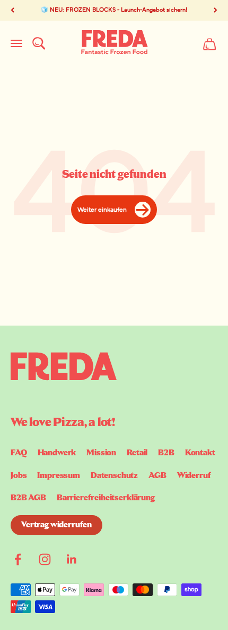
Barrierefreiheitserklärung (106, 498)
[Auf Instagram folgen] (45, 559)
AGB (157, 476)
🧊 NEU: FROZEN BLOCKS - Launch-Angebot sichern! (114, 10)
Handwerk (57, 453)
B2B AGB (28, 498)
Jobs (19, 476)
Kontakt (200, 453)
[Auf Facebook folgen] (18, 559)
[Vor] (215, 10)
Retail (137, 453)
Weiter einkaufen (102, 210)
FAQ (19, 453)
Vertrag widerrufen (56, 525)
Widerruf (194, 476)
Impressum (58, 476)
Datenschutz (114, 476)
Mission (101, 453)
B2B (166, 453)
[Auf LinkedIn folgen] (72, 559)
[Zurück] (12, 10)
